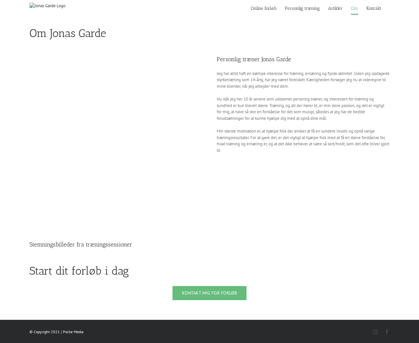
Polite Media (73, 331)
